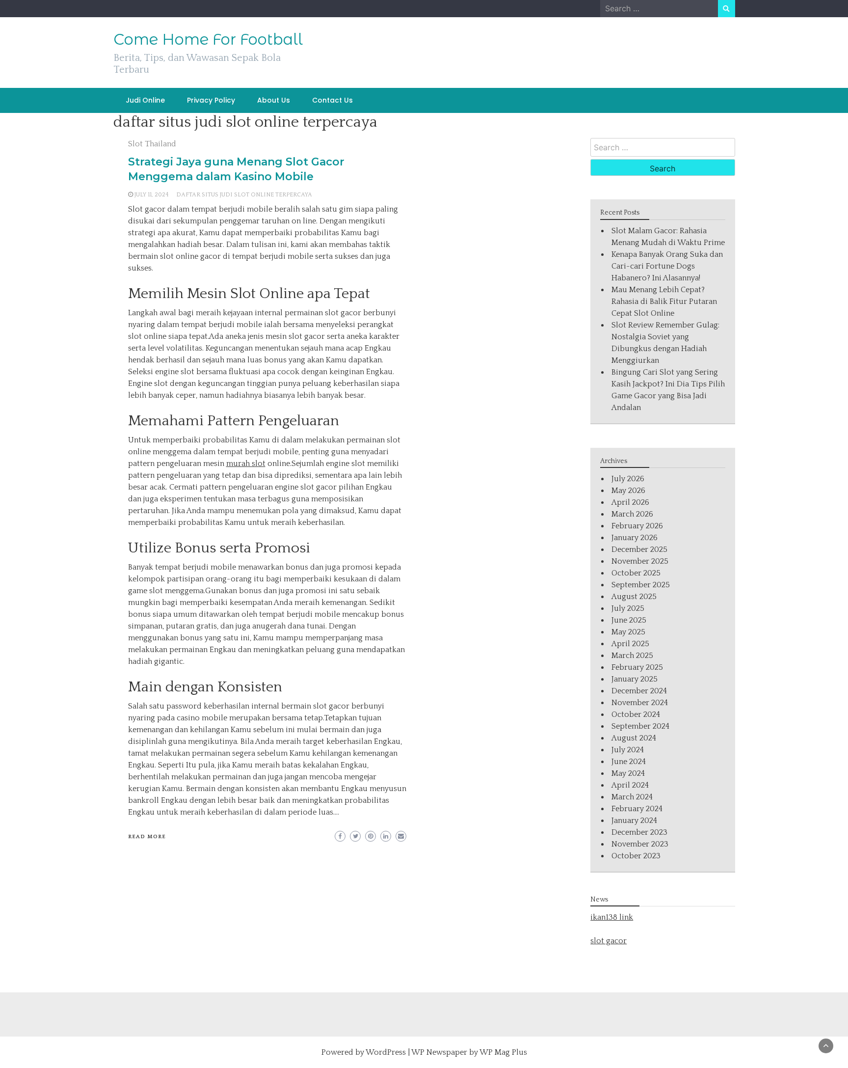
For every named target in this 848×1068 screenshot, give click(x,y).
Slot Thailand (152, 143)
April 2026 (630, 502)
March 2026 (632, 514)
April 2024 (630, 785)
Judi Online (145, 100)
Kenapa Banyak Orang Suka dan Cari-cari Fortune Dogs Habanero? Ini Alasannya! (667, 266)
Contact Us (332, 100)
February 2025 (637, 667)
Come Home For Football (208, 39)
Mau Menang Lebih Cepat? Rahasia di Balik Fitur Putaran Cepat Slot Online (664, 301)
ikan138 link (611, 917)
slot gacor (608, 940)
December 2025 (639, 549)
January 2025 (634, 679)
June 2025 (628, 620)
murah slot (245, 463)
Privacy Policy (211, 100)
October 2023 (636, 855)
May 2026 (628, 490)
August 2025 (634, 596)
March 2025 (632, 655)
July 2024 (627, 749)
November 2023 (639, 844)
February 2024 (636, 808)
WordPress (386, 1052)
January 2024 (634, 820)
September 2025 (640, 584)
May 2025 (628, 632)
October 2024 (635, 714)
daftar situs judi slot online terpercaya (244, 195)
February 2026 (637, 525)
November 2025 (639, 561)
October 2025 (636, 573)
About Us (273, 100)
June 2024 (628, 761)
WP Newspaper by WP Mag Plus (469, 1052)
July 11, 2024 (151, 195)
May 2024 (628, 773)
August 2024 (633, 738)
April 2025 (630, 643)
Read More (147, 837)
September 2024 (640, 726)
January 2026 (634, 537)
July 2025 (627, 608)
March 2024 (632, 797)
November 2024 (639, 702)
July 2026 (627, 478)
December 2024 (639, 690)
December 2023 (639, 832)
